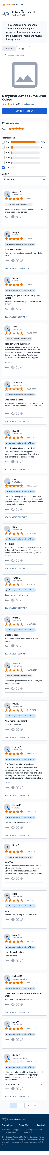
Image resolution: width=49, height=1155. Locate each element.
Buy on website (23, 111)
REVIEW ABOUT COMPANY (16, 268)
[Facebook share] (13, 217)
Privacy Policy (7, 1125)
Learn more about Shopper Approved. (17, 1132)
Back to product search (16, 55)
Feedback (41, 1125)
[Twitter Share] (17, 217)
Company (8, 48)
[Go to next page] (35, 1105)
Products (23, 49)
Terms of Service (25, 1125)
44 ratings (29, 104)
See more (8, 362)
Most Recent (10, 179)
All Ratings (10, 167)
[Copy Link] (21, 217)
